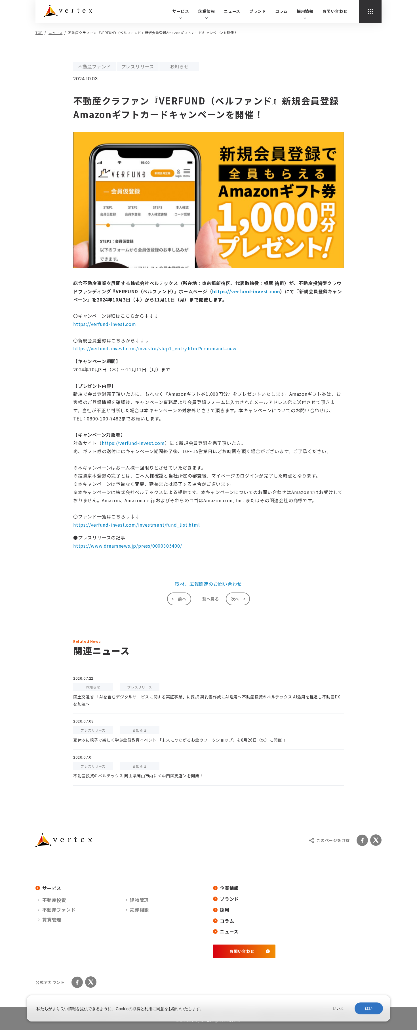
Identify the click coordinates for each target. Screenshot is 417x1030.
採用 (224, 909)
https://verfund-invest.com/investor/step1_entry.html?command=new (155, 348)
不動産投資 (54, 900)
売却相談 (139, 909)
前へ (182, 599)
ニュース (232, 11)
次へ (235, 599)
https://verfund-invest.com (246, 291)
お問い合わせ (335, 11)
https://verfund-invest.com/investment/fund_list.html (136, 524)
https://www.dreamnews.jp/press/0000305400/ (127, 545)
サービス (51, 888)
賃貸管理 (51, 919)
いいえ (338, 1008)
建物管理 (139, 900)
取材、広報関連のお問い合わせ (208, 583)
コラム (281, 11)
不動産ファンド (59, 909)
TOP (39, 32)
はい (368, 1008)
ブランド (257, 11)
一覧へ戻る (208, 599)
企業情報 (229, 888)
